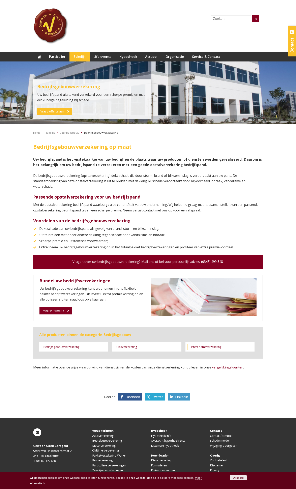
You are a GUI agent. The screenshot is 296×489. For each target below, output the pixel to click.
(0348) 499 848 (212, 261)
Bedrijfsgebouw (69, 132)
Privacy (214, 470)
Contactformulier (221, 436)
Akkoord (238, 477)
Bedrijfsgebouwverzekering (61, 347)
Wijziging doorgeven (223, 445)
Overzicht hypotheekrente (168, 440)
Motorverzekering (104, 445)
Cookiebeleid (218, 460)
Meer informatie (53, 311)
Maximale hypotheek (165, 445)
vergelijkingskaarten (227, 367)
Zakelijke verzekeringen (107, 470)
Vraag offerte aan (52, 111)
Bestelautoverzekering (107, 440)
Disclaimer (217, 465)
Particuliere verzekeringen (109, 465)
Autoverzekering (103, 436)
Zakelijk (50, 132)
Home (36, 132)
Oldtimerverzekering (105, 450)
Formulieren (159, 465)
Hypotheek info (161, 436)
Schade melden (220, 440)
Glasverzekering (126, 347)
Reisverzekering (102, 460)
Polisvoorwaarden (163, 470)
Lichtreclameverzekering (205, 347)
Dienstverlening (161, 460)
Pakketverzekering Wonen (109, 455)
